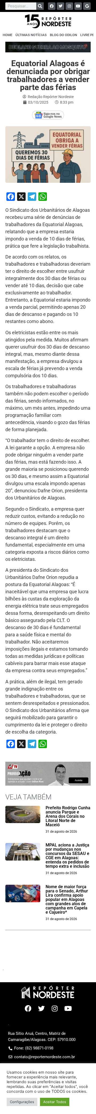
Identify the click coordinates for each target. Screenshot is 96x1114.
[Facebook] (51, 6)
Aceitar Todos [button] (54, 1102)
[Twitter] (60, 6)
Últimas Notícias (31, 35)
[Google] (87, 6)
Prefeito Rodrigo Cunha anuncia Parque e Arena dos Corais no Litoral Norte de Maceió (68, 816)
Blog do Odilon (63, 35)
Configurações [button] (22, 1102)
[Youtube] (78, 6)
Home (7, 35)
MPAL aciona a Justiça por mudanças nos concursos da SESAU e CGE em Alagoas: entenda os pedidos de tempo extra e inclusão (67, 855)
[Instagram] (69, 6)
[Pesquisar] (40, 6)
